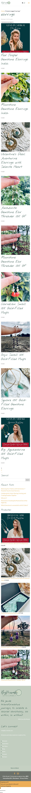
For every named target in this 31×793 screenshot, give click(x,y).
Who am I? (4, 498)
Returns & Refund (15, 768)
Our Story (5, 746)
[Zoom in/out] (4, 790)
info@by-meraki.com (7, 730)
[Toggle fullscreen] (3, 790)
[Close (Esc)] (0, 790)
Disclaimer (16, 778)
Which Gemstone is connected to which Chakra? (14, 505)
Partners (4, 757)
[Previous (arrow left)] (0, 792)
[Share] (2, 790)
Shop (3, 749)
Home (3, 11)
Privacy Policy (24, 778)
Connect (4, 754)
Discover (4, 741)
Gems (3, 751)
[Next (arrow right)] (2, 792)
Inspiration (5, 743)
